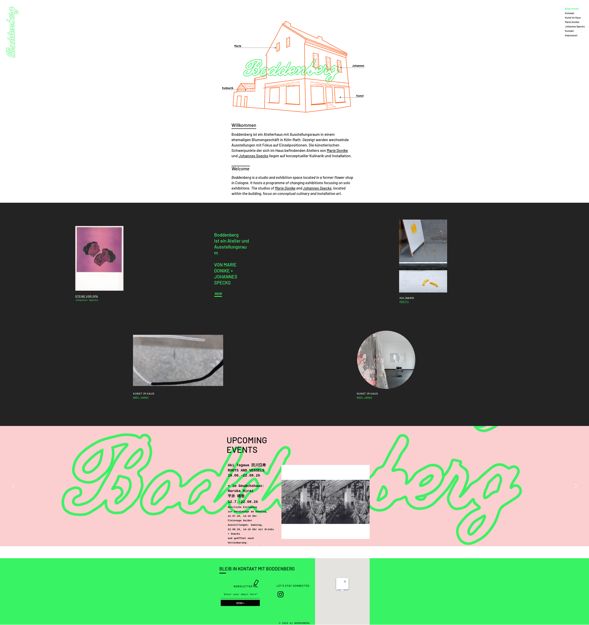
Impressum (571, 35)
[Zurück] (13, 486)
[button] (219, 382)
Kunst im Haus (573, 17)
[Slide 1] (294, 538)
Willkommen (572, 8)
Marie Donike (572, 21)
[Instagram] (281, 594)
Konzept (569, 13)
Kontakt (569, 30)
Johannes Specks (575, 26)
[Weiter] (575, 486)
